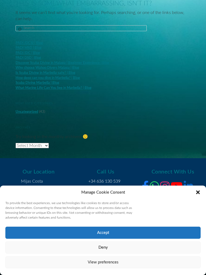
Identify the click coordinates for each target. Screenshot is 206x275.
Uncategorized (27, 112)
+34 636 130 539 (104, 181)
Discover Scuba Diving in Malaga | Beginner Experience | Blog (62, 63)
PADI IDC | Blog (28, 53)
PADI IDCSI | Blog (29, 43)
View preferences (103, 262)
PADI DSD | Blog (28, 58)
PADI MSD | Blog (29, 48)
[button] (198, 192)
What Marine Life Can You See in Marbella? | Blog (53, 88)
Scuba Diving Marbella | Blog (37, 83)
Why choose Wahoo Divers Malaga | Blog (47, 68)
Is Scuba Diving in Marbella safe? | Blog (45, 73)
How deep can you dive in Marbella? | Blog (48, 78)
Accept (103, 233)
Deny (103, 247)
